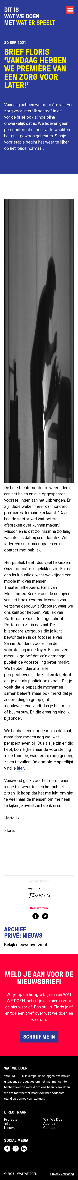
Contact (49, 1128)
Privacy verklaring (62, 1174)
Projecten (11, 1119)
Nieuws (10, 1128)
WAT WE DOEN (21, 16)
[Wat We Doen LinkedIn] (24, 1149)
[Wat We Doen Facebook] (7, 1149)
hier (20, 768)
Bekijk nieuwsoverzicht (25, 944)
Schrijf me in (39, 1036)
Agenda (49, 1123)
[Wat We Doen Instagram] (15, 1149)
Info (7, 1123)
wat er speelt (35, 22)
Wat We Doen (53, 1119)
